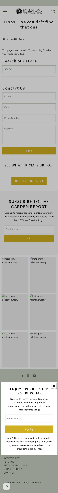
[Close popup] (54, 386)
